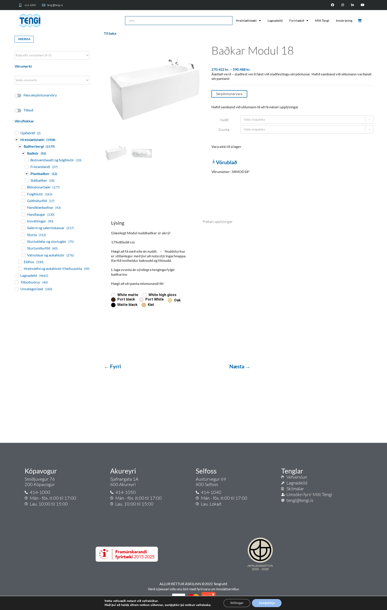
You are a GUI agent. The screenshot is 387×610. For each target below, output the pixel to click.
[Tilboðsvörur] (16, 282)
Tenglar (292, 471)
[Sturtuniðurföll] (23, 248)
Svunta (224, 129)
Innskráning (344, 20)
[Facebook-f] (332, 5)
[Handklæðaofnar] (23, 207)
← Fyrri (113, 366)
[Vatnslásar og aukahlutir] (23, 255)
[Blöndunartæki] (23, 187)
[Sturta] (23, 234)
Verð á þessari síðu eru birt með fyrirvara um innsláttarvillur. (193, 589)
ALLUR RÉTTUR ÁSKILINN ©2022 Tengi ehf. (193, 584)
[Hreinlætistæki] (16, 139)
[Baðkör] (23, 153)
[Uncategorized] (16, 289)
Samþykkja (267, 603)
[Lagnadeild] (16, 275)
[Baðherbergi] (20, 146)
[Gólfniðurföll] (23, 200)
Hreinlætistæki (246, 20)
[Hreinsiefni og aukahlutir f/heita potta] (20, 268)
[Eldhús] (20, 262)
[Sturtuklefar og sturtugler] (23, 241)
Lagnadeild (275, 20)
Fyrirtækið (296, 20)
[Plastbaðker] (26, 173)
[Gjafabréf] (16, 132)
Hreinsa (24, 39)
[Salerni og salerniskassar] (23, 228)
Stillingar (236, 603)
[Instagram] (343, 5)
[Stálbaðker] (26, 180)
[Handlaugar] (23, 214)
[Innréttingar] (23, 221)
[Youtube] (363, 5)
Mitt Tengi (322, 20)
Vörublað (226, 162)
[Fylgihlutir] (23, 194)
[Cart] (360, 20)
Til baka (110, 33)
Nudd (224, 119)
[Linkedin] (353, 5)
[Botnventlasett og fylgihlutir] (26, 160)
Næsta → (239, 366)
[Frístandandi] (26, 166)
